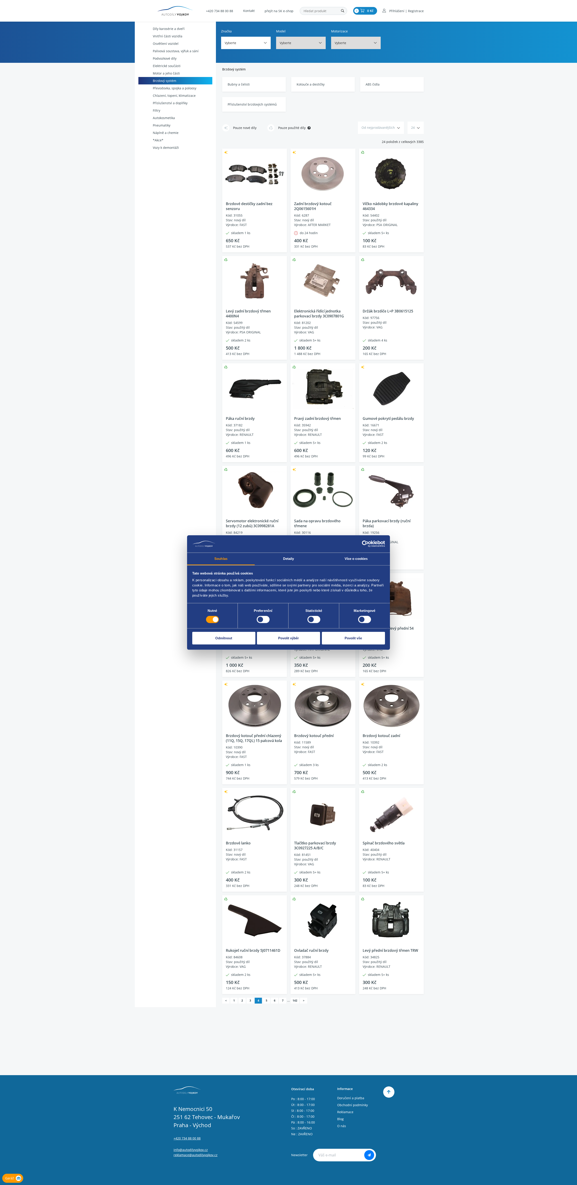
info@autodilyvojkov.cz (191, 1150)
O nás (341, 1126)
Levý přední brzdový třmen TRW (390, 950)
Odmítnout (223, 638)
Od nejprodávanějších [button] (378, 127)
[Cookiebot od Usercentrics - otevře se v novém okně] (365, 543)
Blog (340, 1119)
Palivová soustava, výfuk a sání (176, 51)
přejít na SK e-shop (279, 11)
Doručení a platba (350, 1098)
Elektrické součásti (167, 66)
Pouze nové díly (244, 128)
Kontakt (249, 11)
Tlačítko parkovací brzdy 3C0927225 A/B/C (315, 845)
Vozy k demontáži (166, 147)
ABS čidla (373, 84)
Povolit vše (353, 638)
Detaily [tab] (288, 559)
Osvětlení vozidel (166, 43)
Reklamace (345, 1112)
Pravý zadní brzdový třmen (317, 418)
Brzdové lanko (238, 843)
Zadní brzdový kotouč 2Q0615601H (313, 206)
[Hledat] (342, 11)
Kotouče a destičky (311, 84)
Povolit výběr (288, 638)
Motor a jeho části (166, 73)
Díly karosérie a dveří (169, 29)
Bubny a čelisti (239, 84)
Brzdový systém (164, 81)
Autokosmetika (164, 118)
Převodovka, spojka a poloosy (174, 88)
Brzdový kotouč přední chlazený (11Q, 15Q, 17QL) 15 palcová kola (254, 738)
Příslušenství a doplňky (170, 103)
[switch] (263, 619)
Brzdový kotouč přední (314, 735)
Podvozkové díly (164, 58)
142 (295, 1000)
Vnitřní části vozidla (167, 36)
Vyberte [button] (230, 43)
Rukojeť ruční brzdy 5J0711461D (253, 950)
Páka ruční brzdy (240, 418)
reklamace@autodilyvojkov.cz (196, 1155)
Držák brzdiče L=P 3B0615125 (388, 311)
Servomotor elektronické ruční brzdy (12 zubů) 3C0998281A (252, 523)
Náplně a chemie (166, 133)
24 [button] (413, 127)
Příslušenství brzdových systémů (252, 104)
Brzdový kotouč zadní (381, 735)
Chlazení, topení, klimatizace (174, 95)
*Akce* (158, 140)
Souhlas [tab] (220, 559)
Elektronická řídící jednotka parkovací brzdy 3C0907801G (319, 314)
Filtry (156, 110)
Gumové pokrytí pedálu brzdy (388, 418)
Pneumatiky (161, 125)
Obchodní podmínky (352, 1105)
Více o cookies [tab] (356, 559)
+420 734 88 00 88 (219, 11)
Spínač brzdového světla (384, 843)
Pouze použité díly (292, 128)
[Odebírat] (369, 1155)
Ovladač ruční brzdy (311, 950)
